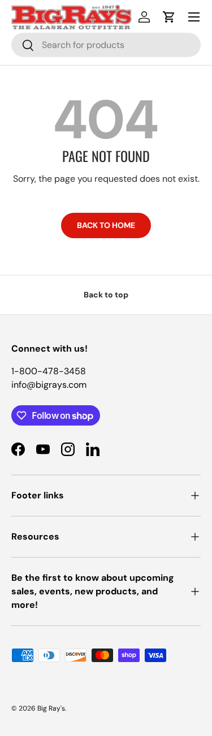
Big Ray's (51, 708)
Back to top (106, 295)
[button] (169, 17)
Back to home (106, 225)
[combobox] (106, 45)
